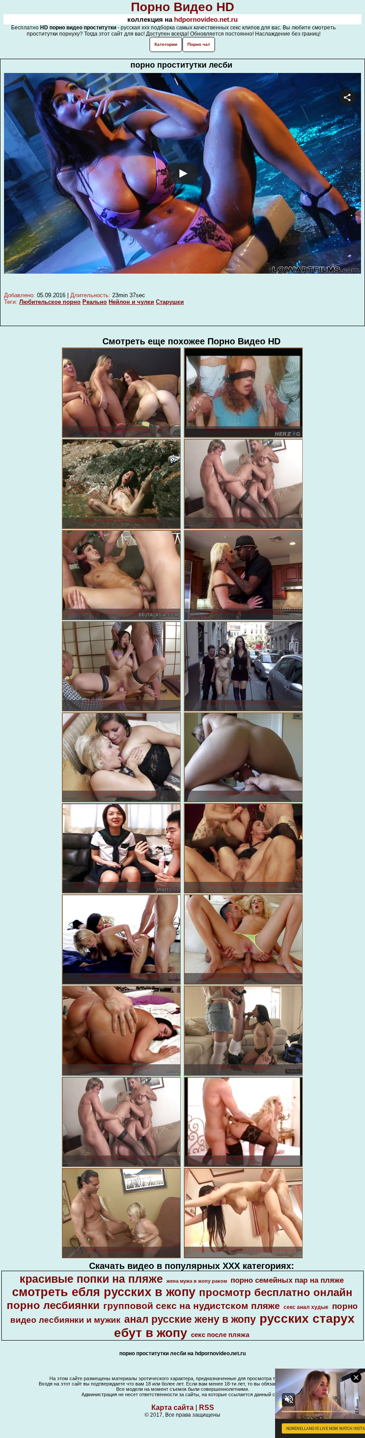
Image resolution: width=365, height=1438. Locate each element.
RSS (206, 1407)
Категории (165, 44)
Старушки (170, 302)
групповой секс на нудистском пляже (191, 1306)
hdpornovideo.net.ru (206, 19)
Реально (94, 302)
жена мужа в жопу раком (196, 1281)
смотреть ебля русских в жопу (103, 1292)
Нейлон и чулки (131, 302)
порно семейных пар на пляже (287, 1280)
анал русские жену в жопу (190, 1319)
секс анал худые (306, 1307)
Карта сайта (172, 1407)
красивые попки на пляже (91, 1278)
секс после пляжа (220, 1334)
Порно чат (198, 44)
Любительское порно (50, 302)
